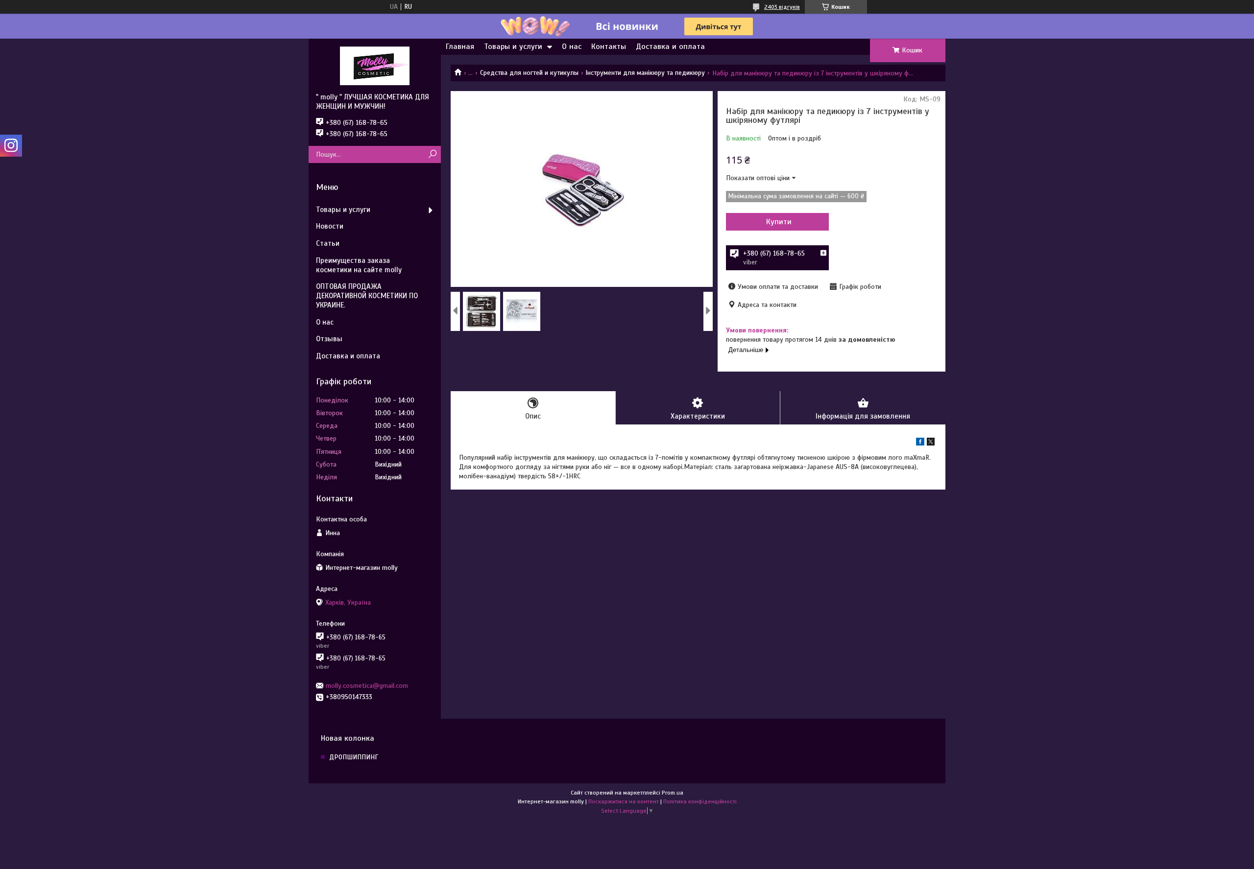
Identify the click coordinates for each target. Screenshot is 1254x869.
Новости (329, 226)
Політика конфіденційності (700, 801)
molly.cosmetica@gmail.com (367, 685)
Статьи (327, 243)
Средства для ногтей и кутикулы (529, 73)
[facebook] (920, 443)
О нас (571, 46)
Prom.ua (672, 792)
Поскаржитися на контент (623, 801)
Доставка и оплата (670, 46)
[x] (931, 443)
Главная (460, 46)
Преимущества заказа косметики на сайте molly (359, 265)
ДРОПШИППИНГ (353, 757)
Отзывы (329, 338)
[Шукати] (432, 154)
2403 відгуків (782, 6)
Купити (779, 222)
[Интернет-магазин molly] (375, 65)
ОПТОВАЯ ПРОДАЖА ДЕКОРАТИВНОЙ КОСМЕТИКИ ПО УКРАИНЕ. (367, 295)
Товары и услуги (513, 46)
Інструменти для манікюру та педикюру (645, 73)
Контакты (608, 46)
